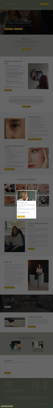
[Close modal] (35, 191)
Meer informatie (21, 216)
